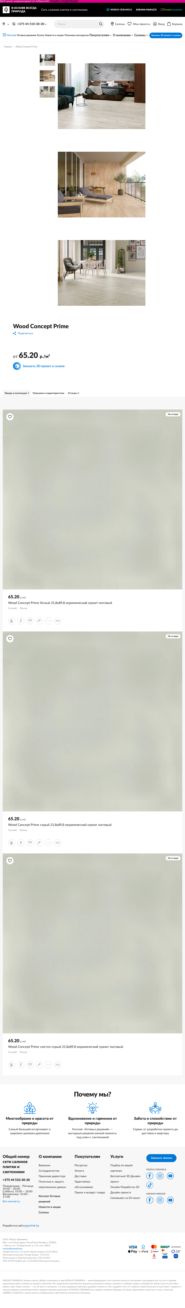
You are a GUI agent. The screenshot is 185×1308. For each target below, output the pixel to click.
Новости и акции (54, 35)
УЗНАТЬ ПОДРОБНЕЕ (64, 1)
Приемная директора (52, 1176)
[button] (10, 416)
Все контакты (11, 1201)
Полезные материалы (76, 35)
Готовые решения (26, 35)
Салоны (44, 1212)
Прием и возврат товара (90, 1192)
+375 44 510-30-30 (16, 1179)
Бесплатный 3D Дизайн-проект (125, 1179)
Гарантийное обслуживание (84, 1184)
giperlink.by (32, 1225)
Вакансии (44, 1165)
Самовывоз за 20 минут (125, 1198)
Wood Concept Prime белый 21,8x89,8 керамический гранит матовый (60, 603)
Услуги (40, 35)
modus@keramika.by (12, 1249)
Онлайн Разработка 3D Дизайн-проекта (124, 1190)
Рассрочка (81, 1165)
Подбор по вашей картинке (121, 1168)
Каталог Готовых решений (49, 1199)
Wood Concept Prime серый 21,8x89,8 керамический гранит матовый (59, 825)
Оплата (79, 1171)
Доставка (80, 1176)
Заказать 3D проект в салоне (165, 35)
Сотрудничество (49, 1171)
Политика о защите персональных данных (52, 1184)
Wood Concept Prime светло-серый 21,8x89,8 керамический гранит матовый (65, 1047)
